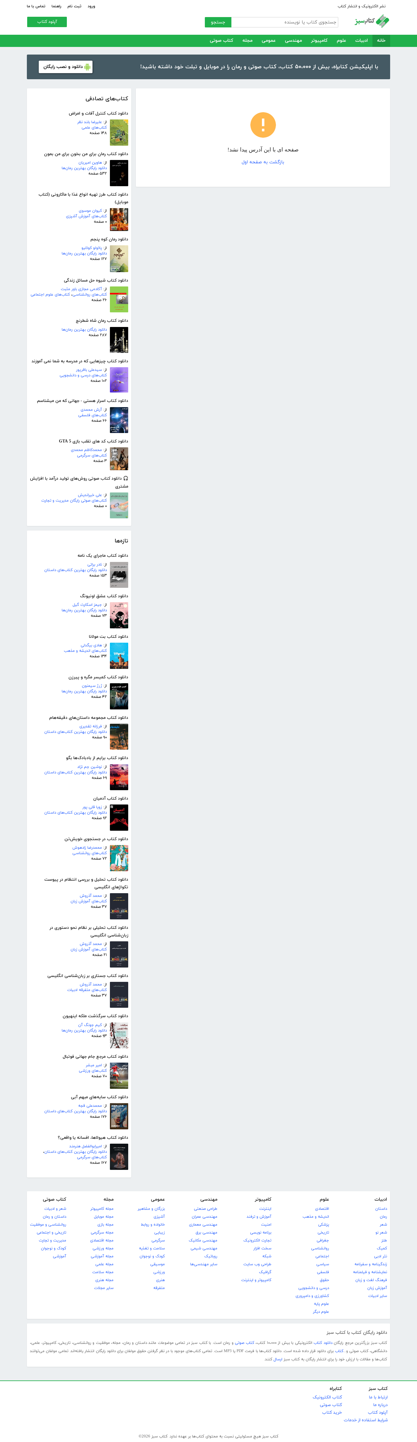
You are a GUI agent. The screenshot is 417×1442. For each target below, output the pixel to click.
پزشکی (323, 1224)
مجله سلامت (103, 1272)
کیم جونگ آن (90, 1025)
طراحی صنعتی (205, 1209)
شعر (383, 1224)
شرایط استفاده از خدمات (366, 1420)
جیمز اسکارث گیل (87, 605)
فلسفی (323, 1272)
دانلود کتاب (323, 1343)
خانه (381, 40)
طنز (384, 1240)
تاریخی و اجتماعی (51, 1232)
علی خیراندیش (90, 495)
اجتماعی (322, 1256)
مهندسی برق (206, 1232)
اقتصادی (322, 1209)
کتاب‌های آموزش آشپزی (86, 216)
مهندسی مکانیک (203, 1240)
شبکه (266, 1256)
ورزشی (159, 1272)
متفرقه (159, 1288)
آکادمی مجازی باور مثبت (81, 289)
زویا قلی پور (92, 807)
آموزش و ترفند (259, 1217)
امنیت (266, 1224)
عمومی (269, 40)
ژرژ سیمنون (92, 686)
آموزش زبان (377, 1288)
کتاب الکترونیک (327, 1397)
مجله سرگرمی (102, 1232)
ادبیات (361, 40)
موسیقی (157, 1264)
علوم (341, 40)
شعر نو (381, 1232)
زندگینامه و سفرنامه (370, 1264)
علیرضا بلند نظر (89, 122)
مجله (247, 40)
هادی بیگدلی (91, 645)
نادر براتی (94, 564)
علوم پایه (321, 1304)
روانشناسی (320, 1248)
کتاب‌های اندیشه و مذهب (85, 651)
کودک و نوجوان (152, 1256)
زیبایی (159, 1232)
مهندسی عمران (204, 1217)
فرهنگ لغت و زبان (371, 1280)
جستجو (218, 22)
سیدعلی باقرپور (89, 370)
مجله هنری (104, 1280)
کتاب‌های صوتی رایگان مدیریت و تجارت (74, 500)
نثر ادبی (380, 1256)
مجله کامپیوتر (102, 1209)
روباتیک (210, 1256)
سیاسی (322, 1264)
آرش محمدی (91, 410)
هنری (160, 1280)
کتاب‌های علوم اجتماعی (50, 294)
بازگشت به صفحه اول (263, 162)
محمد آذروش (91, 896)
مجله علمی (104, 1264)
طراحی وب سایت (257, 1264)
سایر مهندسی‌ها (203, 1264)
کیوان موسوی (90, 211)
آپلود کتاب (47, 22)
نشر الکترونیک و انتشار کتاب (362, 6)
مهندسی (293, 40)
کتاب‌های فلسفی (92, 415)
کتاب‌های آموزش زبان (89, 901)
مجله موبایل (104, 1217)
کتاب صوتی (221, 40)
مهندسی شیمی (203, 1248)
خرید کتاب (332, 1412)
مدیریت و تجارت (52, 1240)
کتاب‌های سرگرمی (92, 455)
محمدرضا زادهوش (87, 848)
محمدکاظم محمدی (86, 450)
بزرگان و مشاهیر (151, 1209)
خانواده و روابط (153, 1224)
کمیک (382, 1248)
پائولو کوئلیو (92, 248)
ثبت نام (74, 6)
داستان (381, 1209)
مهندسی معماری (203, 1224)
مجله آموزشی (102, 1256)
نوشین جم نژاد (89, 767)
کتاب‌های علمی (94, 127)
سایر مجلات (104, 1288)
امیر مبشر (94, 1065)
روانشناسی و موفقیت (48, 1224)
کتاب (339, 1351)
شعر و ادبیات (55, 1209)
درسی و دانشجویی (313, 1288)
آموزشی (59, 1256)
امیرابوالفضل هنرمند (85, 1146)
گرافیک (265, 1272)
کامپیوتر (319, 40)
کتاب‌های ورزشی (93, 1071)
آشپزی (159, 1217)
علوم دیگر (321, 1312)
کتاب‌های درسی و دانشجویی (83, 375)
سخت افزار (262, 1248)
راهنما (56, 6)
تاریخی (323, 1232)
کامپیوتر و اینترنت (256, 1280)
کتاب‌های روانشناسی (89, 294)
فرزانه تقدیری (90, 726)
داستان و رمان (54, 1217)
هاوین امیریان (90, 162)
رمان (383, 1217)
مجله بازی (105, 1224)
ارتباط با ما (378, 1397)
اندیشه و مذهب (316, 1217)
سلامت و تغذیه (152, 1248)
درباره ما (380, 1405)
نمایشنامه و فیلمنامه (370, 1272)
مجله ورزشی (103, 1248)
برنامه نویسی (260, 1232)
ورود (91, 6)
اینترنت (265, 1209)
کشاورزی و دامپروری (312, 1296)
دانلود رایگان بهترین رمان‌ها (84, 168)
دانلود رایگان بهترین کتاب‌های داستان (75, 570)
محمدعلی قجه (90, 1106)
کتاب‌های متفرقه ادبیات (87, 990)
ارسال (278, 1359)
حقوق (324, 1280)
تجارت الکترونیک (257, 1240)
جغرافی (323, 1240)
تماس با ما (36, 6)
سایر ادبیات (377, 1296)
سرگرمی (158, 1240)
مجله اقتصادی (102, 1240)
